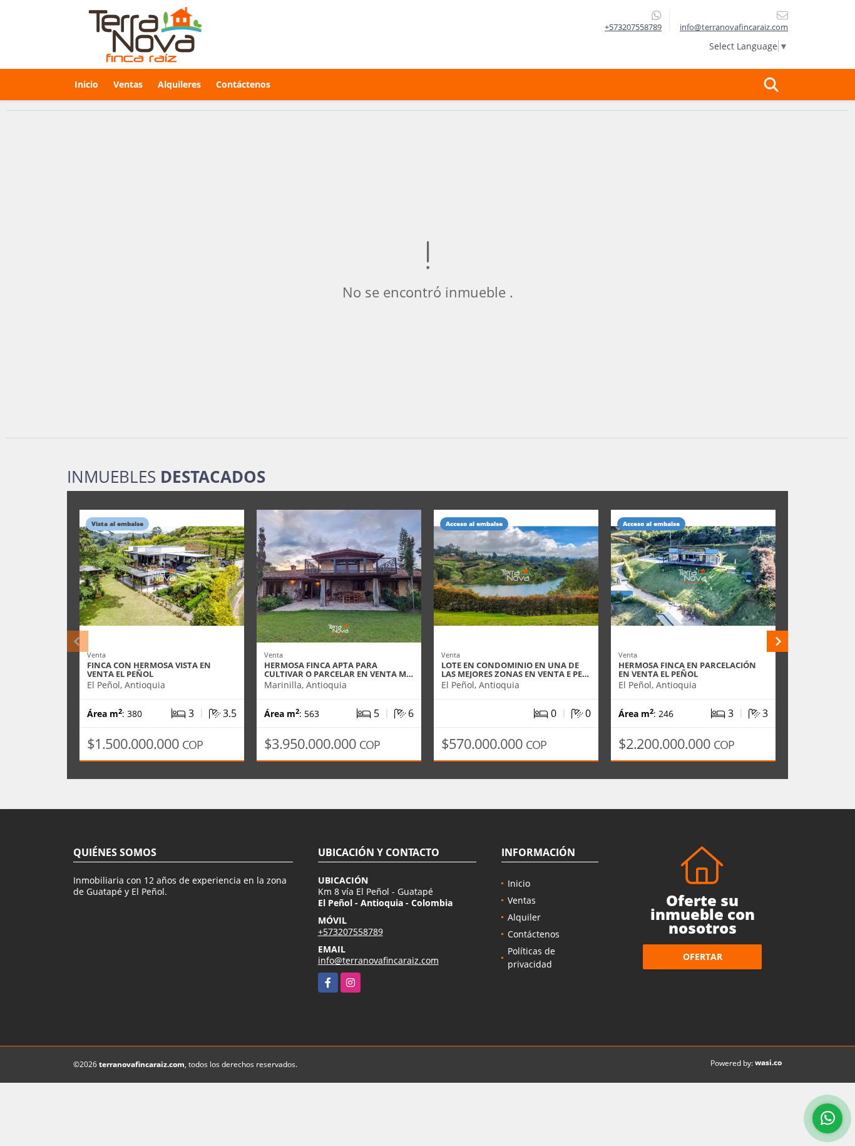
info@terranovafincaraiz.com (378, 960)
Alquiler (524, 917)
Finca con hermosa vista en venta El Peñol (149, 669)
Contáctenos (243, 84)
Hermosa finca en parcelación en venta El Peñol (687, 669)
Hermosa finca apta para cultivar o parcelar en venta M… (338, 669)
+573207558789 (633, 27)
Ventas (128, 84)
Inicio (86, 84)
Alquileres (179, 84)
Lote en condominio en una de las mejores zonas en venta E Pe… (515, 669)
